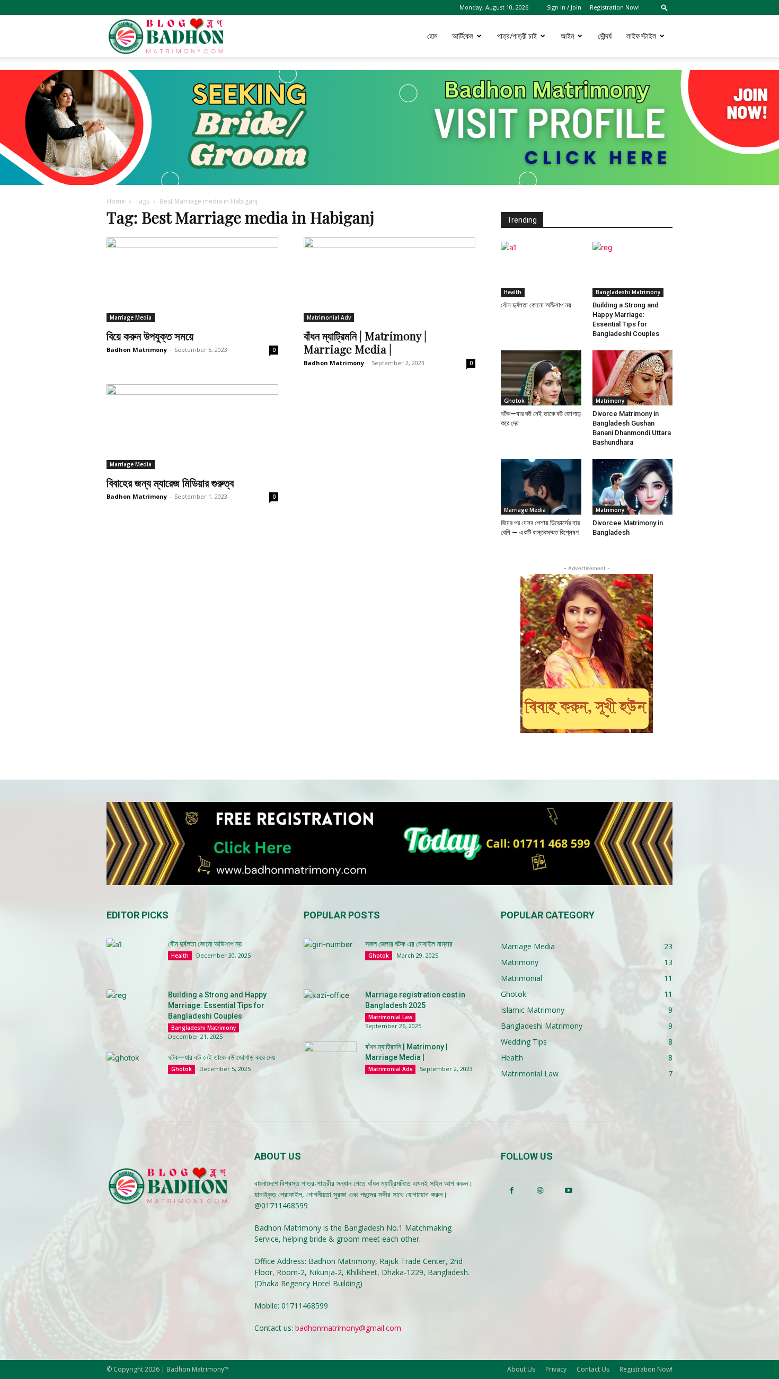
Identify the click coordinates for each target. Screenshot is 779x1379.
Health (512, 292)
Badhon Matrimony (137, 349)
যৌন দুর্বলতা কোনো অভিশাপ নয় (536, 305)
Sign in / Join (564, 7)
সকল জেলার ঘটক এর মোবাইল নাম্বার (409, 944)
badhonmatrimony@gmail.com (348, 1328)
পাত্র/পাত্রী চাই (517, 35)
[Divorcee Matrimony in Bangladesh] (632, 486)
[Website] (540, 1190)
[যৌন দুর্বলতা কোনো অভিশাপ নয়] (541, 269)
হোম (432, 35)
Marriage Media (131, 317)
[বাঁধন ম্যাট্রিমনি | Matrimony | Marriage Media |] (389, 279)
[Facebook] (511, 1190)
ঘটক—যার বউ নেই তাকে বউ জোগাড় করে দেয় (221, 1057)
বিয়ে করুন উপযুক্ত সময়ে (150, 335)
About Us (521, 1369)
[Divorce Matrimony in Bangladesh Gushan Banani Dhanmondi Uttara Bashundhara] (632, 377)
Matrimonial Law (390, 1017)
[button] (664, 7)
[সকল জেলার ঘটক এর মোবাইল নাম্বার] (330, 957)
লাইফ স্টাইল (641, 35)
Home (116, 201)
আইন (567, 35)
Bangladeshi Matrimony (628, 292)
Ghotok (514, 400)
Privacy (555, 1369)
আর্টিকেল (462, 35)
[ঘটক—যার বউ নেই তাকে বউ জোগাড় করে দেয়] (541, 377)
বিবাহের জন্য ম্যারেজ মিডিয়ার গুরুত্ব (170, 482)
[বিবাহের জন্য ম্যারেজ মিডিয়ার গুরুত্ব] (192, 426)
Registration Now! (615, 7)
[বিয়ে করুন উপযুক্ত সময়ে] (192, 279)
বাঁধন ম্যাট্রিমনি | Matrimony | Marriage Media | (365, 342)
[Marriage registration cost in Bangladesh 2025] (330, 1008)
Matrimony (610, 400)
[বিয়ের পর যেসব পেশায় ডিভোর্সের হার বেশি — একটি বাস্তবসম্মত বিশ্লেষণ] (541, 486)
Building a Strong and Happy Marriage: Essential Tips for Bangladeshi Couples (217, 1005)
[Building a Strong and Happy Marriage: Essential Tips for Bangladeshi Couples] (632, 269)
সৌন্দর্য (605, 35)
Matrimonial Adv (329, 317)
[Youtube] (568, 1190)
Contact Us (593, 1369)
